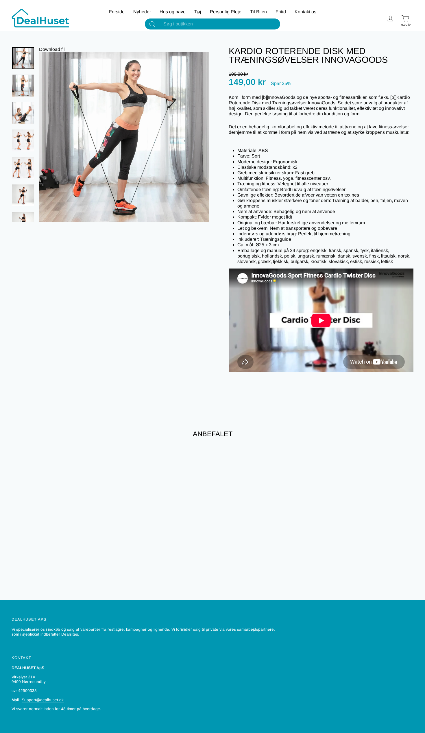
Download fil (52, 49)
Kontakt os (305, 11)
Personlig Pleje (225, 11)
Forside (117, 11)
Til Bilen (258, 11)
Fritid (281, 11)
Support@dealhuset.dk (43, 700)
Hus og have (173, 11)
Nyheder (142, 11)
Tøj (197, 11)
